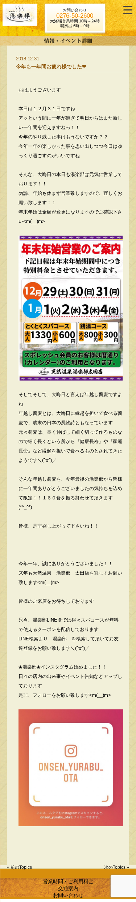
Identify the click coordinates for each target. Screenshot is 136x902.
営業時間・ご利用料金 (68, 881)
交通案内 (68, 888)
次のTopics (114, 867)
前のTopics (21, 867)
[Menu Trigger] (128, 10)
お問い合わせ (68, 895)
